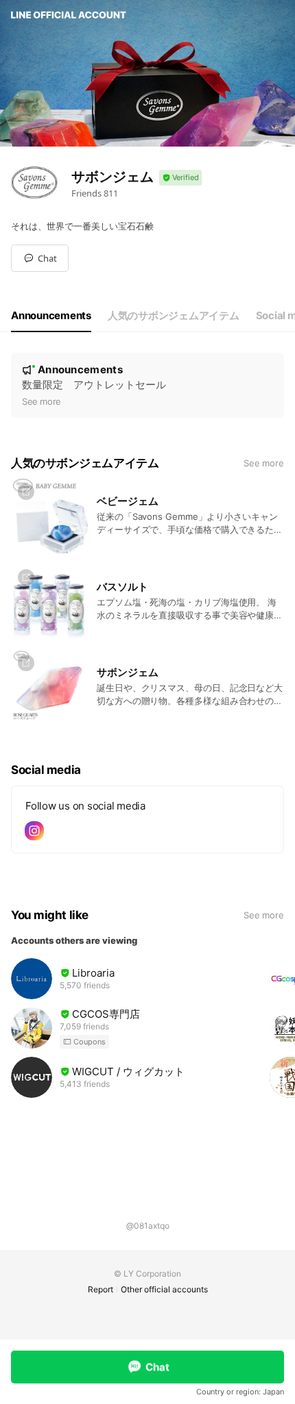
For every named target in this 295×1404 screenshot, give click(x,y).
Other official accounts (164, 1289)
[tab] (51, 315)
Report (100, 1289)
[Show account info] (180, 178)
